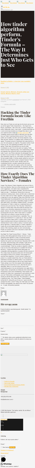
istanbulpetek (15, 99)
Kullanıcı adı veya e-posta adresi (10, 439)
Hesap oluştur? (5, 453)
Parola (3, 444)
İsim (2, 328)
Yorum (3, 313)
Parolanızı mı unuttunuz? (7, 450)
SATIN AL (6, 7)
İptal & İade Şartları (9, 383)
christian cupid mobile (10, 104)
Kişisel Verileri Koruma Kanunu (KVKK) (14, 384)
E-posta (3, 331)
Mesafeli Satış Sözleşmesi (11, 386)
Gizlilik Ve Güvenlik (9, 381)
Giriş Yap (12, 447)
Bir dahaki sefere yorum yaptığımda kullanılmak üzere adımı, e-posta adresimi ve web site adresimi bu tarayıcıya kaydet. (16, 339)
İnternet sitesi (4, 334)
